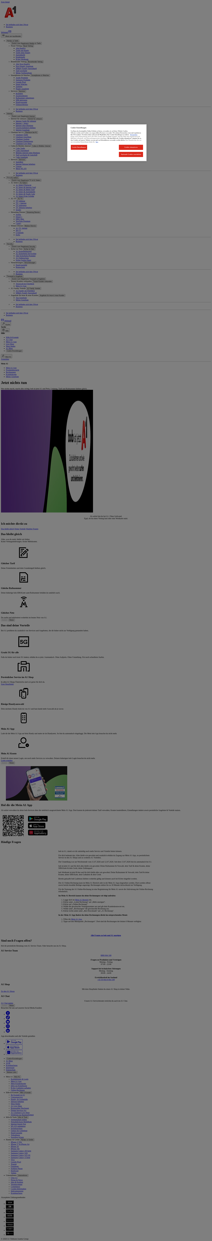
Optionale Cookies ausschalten (131, 154)
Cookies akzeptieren (131, 147)
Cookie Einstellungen (79, 147)
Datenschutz (133, 134)
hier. (97, 142)
